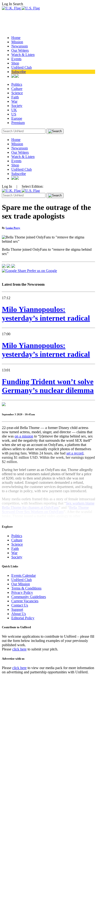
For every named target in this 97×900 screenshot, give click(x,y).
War (14, 101)
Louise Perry (13, 227)
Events (16, 59)
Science (17, 93)
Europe (16, 118)
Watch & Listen (23, 55)
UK (14, 110)
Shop (15, 63)
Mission (17, 42)
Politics (16, 84)
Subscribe (18, 72)
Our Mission (20, 584)
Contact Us (19, 605)
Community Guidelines (28, 597)
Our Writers (20, 50)
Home (15, 38)
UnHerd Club (21, 67)
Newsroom (19, 46)
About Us (18, 614)
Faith (15, 97)
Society (16, 106)
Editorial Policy (22, 618)
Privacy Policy (22, 592)
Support (17, 609)
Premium (18, 123)
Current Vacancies (24, 601)
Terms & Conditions (26, 588)
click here (19, 649)
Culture (16, 89)
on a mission (24, 436)
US (13, 114)
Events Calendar (23, 575)
